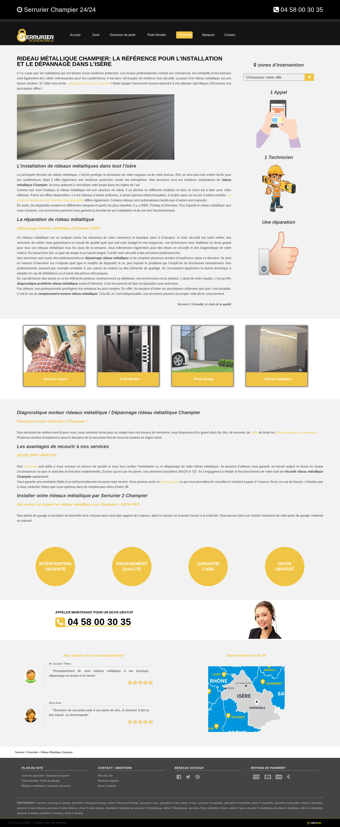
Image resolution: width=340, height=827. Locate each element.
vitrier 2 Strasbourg (175, 808)
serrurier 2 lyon (197, 808)
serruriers (30, 466)
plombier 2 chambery (286, 808)
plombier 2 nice (169, 802)
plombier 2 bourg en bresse (89, 802)
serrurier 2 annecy (28, 813)
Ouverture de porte (57, 775)
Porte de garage (50, 780)
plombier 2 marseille (237, 802)
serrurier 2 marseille (210, 802)
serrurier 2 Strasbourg (148, 808)
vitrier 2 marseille (262, 802)
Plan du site (105, 775)
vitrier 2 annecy (73, 813)
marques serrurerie (59, 785)
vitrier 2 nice (188, 802)
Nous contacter (107, 785)
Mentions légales (108, 780)
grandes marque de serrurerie (296, 432)
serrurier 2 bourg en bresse (53, 802)
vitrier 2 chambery (311, 808)
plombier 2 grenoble (287, 802)
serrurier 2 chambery (259, 808)
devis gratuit (169, 481)
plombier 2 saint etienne (62, 808)
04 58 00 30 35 (302, 9)
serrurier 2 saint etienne (31, 808)
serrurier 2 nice (149, 802)
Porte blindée (30, 780)
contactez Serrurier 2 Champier (89, 83)
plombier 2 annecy (51, 813)
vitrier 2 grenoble (311, 802)
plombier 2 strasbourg (119, 808)
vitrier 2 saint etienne (91, 808)
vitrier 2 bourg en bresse (123, 802)
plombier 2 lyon (218, 808)
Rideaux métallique (33, 785)
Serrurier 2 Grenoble (26, 752)
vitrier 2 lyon (237, 808)
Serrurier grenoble (33, 775)
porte (254, 432)
